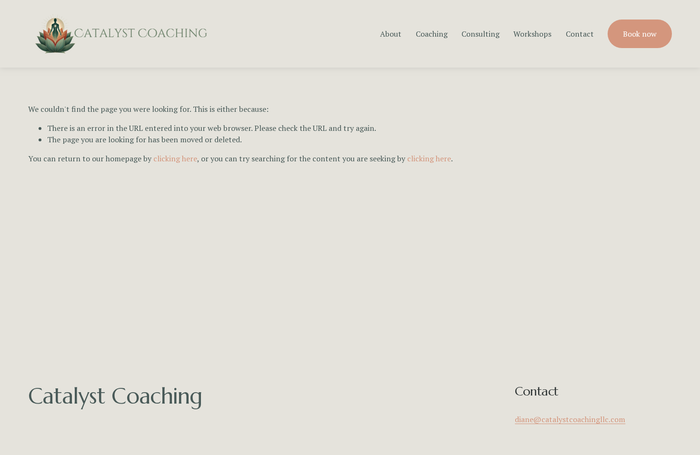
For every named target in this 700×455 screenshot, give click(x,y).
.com (617, 419)
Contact (580, 34)
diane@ (528, 419)
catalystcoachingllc (575, 419)
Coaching (432, 34)
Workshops (532, 34)
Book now (640, 34)
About (390, 34)
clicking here (175, 158)
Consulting (480, 34)
